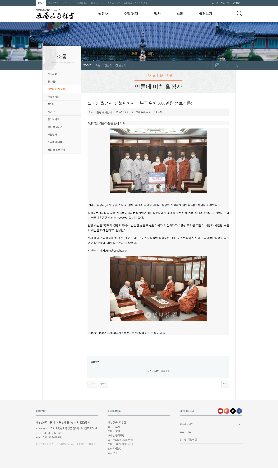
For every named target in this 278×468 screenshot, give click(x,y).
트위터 (237, 65)
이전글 (92, 384)
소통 (180, 13)
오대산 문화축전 (116, 435)
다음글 (103, 384)
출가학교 (66, 2)
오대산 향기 (114, 431)
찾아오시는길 (114, 448)
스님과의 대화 (54, 142)
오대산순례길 (97, 2)
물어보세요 (53, 119)
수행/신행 (131, 13)
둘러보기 (205, 13)
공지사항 (52, 74)
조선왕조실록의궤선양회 (135, 2)
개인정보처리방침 (117, 422)
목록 (225, 384)
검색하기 (239, 13)
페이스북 (227, 65)
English (236, 2)
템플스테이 (53, 2)
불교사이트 (185, 432)
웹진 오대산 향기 (56, 149)
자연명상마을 (81, 2)
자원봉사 (52, 134)
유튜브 (220, 411)
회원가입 (225, 2)
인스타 (226, 411)
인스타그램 (217, 65)
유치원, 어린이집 (188, 439)
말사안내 (112, 453)
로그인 (215, 2)
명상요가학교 (113, 2)
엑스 (233, 411)
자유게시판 (53, 96)
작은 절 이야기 (55, 127)
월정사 (41, 2)
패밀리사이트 (186, 424)
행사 (157, 13)
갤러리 (51, 104)
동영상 (51, 111)
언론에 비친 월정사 (57, 89)
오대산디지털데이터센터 (120, 444)
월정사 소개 (114, 427)
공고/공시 (52, 81)
